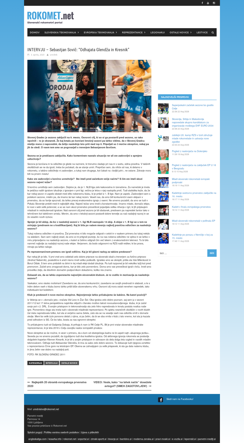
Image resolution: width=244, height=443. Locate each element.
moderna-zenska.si (143, 439)
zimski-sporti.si (98, 439)
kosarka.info (55, 439)
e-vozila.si (177, 439)
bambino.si (125, 439)
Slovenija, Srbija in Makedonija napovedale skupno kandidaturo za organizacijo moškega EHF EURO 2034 (192, 122)
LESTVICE (202, 32)
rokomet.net (69, 439)
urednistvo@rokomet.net (46, 409)
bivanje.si (113, 439)
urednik (53, 54)
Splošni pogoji (34, 432)
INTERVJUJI (51, 362)
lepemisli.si (190, 439)
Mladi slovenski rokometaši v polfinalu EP (193, 220)
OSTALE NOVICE (179, 32)
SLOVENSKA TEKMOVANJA (60, 32)
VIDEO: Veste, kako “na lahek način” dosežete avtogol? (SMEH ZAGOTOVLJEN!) (122, 384)
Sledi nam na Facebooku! (180, 399)
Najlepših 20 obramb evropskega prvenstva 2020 (56, 384)
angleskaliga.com (37, 439)
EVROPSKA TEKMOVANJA (99, 32)
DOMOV (35, 32)
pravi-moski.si (163, 439)
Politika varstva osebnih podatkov (61, 432)
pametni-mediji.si (207, 439)
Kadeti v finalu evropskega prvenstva (191, 206)
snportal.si (83, 439)
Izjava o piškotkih (90, 432)
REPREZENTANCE (132, 32)
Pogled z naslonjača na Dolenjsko (189, 151)
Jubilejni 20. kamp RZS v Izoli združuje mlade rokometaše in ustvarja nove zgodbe (192, 138)
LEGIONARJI (157, 32)
